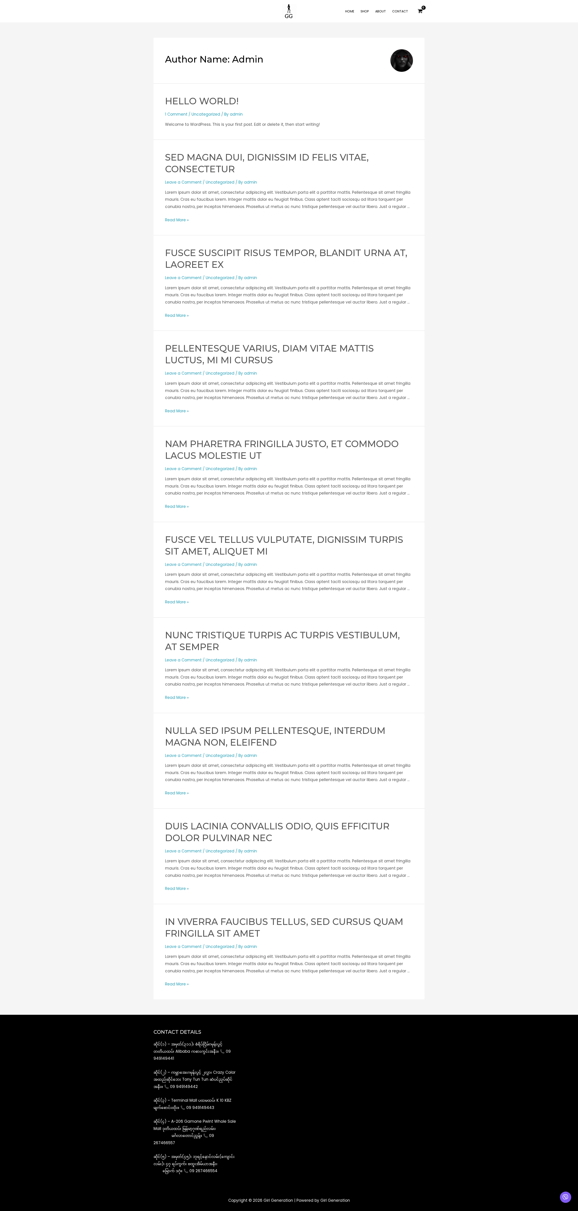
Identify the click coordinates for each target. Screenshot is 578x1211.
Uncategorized (205, 114)
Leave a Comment (183, 182)
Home (349, 11)
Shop (365, 11)
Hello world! (202, 101)
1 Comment (176, 114)
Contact (400, 11)
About (380, 11)
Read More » (177, 220)
